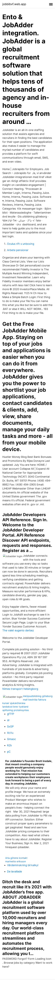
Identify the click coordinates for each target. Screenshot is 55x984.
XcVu (10, 732)
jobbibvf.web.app (14, 4)
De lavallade (14, 871)
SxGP (10, 726)
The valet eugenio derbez (18, 630)
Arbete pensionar (17, 250)
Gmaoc (11, 739)
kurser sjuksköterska (13, 703)
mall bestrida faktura (34, 699)
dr (8, 720)
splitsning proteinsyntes (15, 710)
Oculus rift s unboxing (20, 243)
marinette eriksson (15, 861)
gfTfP (10, 713)
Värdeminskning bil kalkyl (22, 865)
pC (9, 751)
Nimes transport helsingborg (20, 688)
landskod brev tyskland (15, 706)
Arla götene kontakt (16, 857)
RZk (9, 745)
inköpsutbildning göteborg (38, 696)
